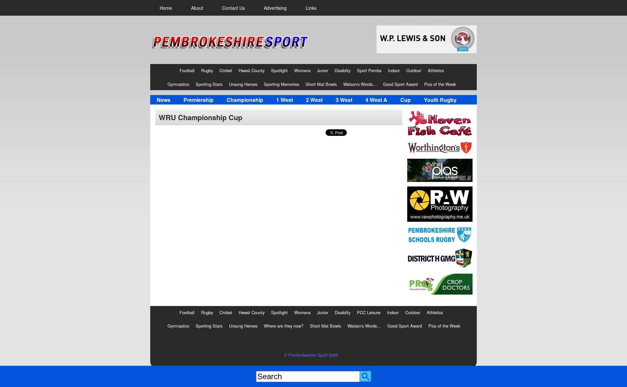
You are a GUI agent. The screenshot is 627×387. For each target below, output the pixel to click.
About (197, 8)
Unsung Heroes (243, 84)
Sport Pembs (369, 70)
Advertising (275, 8)
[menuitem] (166, 8)
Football (187, 70)
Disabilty (342, 70)
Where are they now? (283, 326)
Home (166, 8)
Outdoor (413, 70)
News (163, 100)
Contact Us (233, 8)
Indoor (394, 70)
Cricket (225, 70)
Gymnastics (178, 84)
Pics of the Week (440, 84)
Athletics (436, 70)
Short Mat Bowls (321, 84)
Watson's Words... (360, 84)
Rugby (207, 70)
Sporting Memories (281, 84)
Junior (322, 70)
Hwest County (252, 70)
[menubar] (238, 8)
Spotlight (279, 70)
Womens (302, 70)
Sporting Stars (209, 84)
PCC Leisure (368, 312)
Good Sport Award (400, 84)
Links (311, 8)
